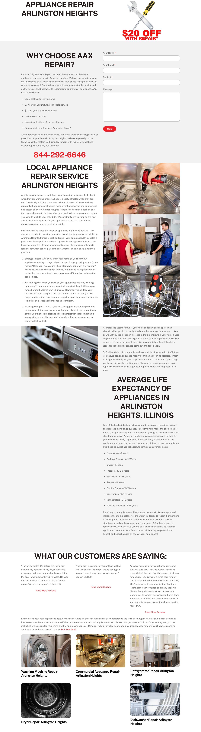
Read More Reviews (46, 590)
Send (110, 129)
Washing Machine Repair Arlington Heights (39, 673)
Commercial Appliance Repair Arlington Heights (98, 673)
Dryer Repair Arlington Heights (44, 722)
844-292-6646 (60, 154)
